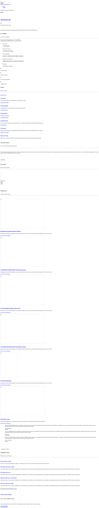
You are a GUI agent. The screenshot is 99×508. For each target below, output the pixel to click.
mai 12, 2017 (2, 350)
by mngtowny (7, 235)
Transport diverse (3, 113)
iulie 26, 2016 (2, 384)
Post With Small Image (5, 380)
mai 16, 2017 (2, 235)
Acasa (4, 6)
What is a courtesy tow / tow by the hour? (8, 477)
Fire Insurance (3, 128)
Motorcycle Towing (4, 135)
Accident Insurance (4, 120)
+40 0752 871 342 (5, 19)
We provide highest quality (10, 308)
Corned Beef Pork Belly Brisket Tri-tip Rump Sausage (13, 269)
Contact (4, 7)
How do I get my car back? (5, 461)
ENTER (6, 494)
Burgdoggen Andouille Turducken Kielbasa (10, 231)
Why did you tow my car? (5, 472)
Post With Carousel (5, 419)
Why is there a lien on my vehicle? (7, 483)
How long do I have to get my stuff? (7, 466)
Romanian (6, 505)
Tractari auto (3, 98)
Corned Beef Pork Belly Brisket (13, 346)
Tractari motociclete (4, 105)
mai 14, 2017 (2, 312)
